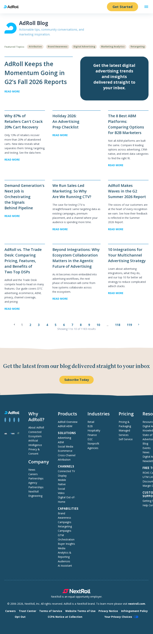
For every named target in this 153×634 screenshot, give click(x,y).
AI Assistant (65, 565)
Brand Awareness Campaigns (64, 518)
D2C (90, 439)
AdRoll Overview (67, 422)
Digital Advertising (84, 46)
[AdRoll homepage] (13, 6)
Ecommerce (65, 451)
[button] (146, 7)
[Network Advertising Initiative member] (12, 433)
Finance (92, 435)
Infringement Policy (134, 611)
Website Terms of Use (80, 611)
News (31, 469)
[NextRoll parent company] (76, 592)
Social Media (65, 446)
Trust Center (27, 611)
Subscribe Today (76, 380)
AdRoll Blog (33, 23)
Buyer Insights (66, 544)
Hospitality (94, 430)
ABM (61, 442)
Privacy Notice (108, 611)
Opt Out (20, 617)
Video (61, 493)
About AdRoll (36, 427)
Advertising (64, 437)
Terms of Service (50, 611)
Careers (33, 474)
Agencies (93, 448)
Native (62, 484)
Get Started (122, 6)
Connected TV (66, 471)
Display (62, 475)
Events (147, 448)
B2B (90, 426)
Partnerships (35, 478)
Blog (145, 443)
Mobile (62, 480)
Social (61, 488)
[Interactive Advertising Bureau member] (5, 433)
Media (61, 548)
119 (130, 325)
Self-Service (126, 439)
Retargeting (138, 46)
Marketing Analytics (112, 46)
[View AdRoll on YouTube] (18, 420)
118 (118, 325)
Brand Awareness (57, 46)
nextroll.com (136, 603)
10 (99, 325)
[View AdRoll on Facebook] (5, 420)
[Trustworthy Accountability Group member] (18, 433)
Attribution (35, 46)
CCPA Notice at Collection (65, 617)
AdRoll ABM (65, 426)
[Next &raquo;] (139, 324)
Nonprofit (93, 443)
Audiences (64, 561)
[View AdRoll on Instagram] (14, 420)
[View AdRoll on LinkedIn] (9, 420)
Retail (91, 422)
